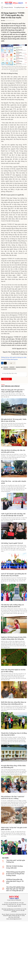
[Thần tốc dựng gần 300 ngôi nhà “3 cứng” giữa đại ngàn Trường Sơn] (14, 406)
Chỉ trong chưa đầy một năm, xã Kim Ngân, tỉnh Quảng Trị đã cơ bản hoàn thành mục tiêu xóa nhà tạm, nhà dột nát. (13, 395)
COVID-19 (12, 367)
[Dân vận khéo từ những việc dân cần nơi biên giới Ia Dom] (14, 468)
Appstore (6, 367)
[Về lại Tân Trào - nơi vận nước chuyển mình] (14, 501)
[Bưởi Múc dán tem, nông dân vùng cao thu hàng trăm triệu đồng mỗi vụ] (14, 720)
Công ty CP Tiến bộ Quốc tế (9, 368)
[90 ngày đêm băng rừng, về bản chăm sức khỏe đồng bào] (14, 784)
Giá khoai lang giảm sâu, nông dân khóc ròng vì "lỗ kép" (14, 881)
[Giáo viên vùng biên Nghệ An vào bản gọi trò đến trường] (14, 689)
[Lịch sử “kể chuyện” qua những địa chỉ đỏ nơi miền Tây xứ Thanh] (14, 592)
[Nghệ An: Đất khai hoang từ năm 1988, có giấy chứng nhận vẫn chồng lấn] (14, 657)
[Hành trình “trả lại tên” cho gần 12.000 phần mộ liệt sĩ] (14, 846)
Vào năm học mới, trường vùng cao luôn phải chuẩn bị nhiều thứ (12, 605)
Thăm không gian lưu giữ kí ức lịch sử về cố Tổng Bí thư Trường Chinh (15, 873)
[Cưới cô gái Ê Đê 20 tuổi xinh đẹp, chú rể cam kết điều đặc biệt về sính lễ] (14, 530)
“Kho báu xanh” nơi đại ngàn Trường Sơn (15, 861)
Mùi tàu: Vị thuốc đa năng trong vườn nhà (14, 867)
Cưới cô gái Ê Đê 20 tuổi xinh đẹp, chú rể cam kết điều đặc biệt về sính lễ (13, 514)
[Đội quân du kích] (14, 437)
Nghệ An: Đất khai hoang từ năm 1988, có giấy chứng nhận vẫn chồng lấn (13, 638)
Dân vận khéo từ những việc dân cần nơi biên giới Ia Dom (13, 451)
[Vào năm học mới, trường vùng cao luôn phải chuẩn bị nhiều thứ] (14, 624)
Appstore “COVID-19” (20, 367)
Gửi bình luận (6, 379)
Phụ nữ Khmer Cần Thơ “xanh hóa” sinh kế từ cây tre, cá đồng (12, 797)
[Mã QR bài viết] (14, 363)
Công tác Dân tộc (8, 7)
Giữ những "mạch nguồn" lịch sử (12, 543)
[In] (11, 363)
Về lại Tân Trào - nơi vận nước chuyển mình (13, 482)
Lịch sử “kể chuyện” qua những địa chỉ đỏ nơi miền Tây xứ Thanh (13, 574)
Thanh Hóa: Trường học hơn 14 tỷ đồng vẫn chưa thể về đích (14, 734)
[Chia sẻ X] (5, 363)
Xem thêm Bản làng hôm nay (10, 386)
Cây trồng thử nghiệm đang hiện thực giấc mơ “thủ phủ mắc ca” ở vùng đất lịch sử (15, 888)
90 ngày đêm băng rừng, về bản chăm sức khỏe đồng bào (13, 766)
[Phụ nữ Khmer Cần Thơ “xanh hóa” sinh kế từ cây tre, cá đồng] (14, 815)
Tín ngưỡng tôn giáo (19, 7)
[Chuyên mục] (2, 3)
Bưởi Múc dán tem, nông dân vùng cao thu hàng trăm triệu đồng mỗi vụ (13, 703)
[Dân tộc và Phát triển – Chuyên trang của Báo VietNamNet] (8, 2)
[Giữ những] (14, 561)
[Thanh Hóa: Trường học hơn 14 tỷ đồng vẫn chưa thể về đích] (14, 753)
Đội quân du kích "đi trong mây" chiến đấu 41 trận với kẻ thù (13, 420)
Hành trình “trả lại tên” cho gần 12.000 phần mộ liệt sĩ (14, 828)
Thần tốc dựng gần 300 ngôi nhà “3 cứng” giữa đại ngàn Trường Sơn (12, 391)
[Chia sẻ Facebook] (2, 363)
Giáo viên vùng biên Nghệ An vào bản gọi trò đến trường (13, 670)
